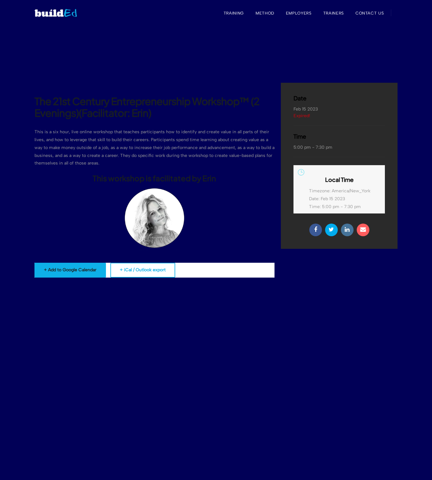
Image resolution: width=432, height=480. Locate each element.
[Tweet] (331, 230)
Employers (299, 13)
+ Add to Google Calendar (70, 270)
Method (265, 13)
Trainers (333, 13)
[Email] (363, 230)
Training (234, 13)
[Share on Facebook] (315, 230)
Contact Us (369, 13)
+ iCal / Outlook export (143, 270)
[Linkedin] (347, 230)
